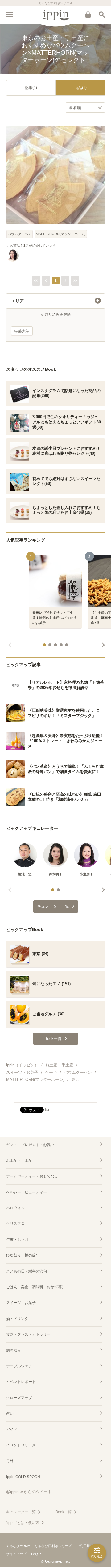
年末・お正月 (17, 1239)
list (47, 1109)
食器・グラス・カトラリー (28, 1334)
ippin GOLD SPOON (23, 1477)
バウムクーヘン (19, 234)
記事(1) (31, 88)
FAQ (34, 1554)
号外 (10, 1461)
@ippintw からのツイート (29, 1491)
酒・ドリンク (17, 1319)
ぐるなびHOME (18, 1546)
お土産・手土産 (19, 1160)
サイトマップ (16, 1554)
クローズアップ (19, 1398)
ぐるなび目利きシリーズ (53, 1546)
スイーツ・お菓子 (21, 1303)
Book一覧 (64, 1512)
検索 (102, 14)
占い (10, 1413)
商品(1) (81, 88)
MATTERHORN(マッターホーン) (61, 234)
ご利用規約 (84, 1546)
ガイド (11, 1429)
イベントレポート (21, 1382)
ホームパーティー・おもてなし (32, 1176)
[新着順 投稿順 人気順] (85, 107)
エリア (17, 300)
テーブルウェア (19, 1366)
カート (88, 14)
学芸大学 (21, 331)
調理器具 (13, 1350)
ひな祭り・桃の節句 (22, 1255)
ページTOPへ (55, 1095)
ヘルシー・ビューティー (26, 1192)
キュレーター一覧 (21, 1512)
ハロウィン (15, 1208)
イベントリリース (21, 1445)
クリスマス (15, 1223)
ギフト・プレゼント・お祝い (30, 1145)
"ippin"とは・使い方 (22, 1523)
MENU (9, 14)
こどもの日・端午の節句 (26, 1271)
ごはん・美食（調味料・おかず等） (35, 1287)
